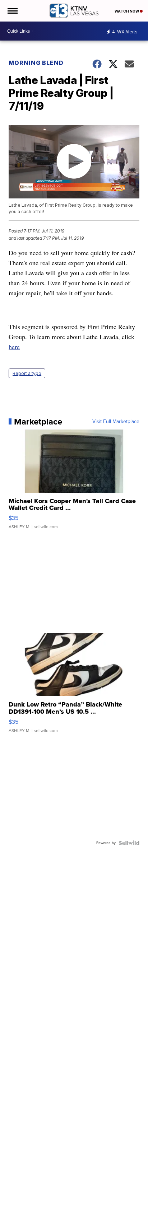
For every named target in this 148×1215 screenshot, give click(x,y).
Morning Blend (36, 62)
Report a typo (27, 373)
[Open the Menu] (12, 11)
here (14, 346)
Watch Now (127, 11)
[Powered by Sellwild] (129, 842)
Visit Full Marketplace (115, 421)
